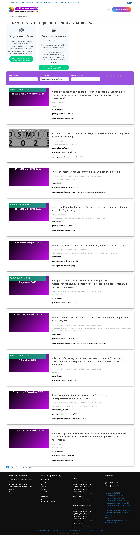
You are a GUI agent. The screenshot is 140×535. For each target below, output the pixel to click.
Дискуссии (38, 2)
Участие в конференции (80, 499)
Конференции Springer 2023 (116, 501)
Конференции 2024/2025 (115, 496)
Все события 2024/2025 (17, 2)
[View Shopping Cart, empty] (129, 3)
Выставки (43, 494)
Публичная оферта (61, 530)
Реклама (11, 489)
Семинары (44, 482)
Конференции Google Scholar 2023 (118, 503)
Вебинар (43, 487)
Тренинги (43, 499)
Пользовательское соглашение (77, 530)
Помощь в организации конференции (20, 487)
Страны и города (77, 75)
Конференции (45, 479)
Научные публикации (79, 487)
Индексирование (46, 75)
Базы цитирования (78, 482)
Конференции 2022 (114, 482)
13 (30, 467)
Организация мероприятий (81, 494)
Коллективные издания (48, 501)
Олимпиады (44, 496)
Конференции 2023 (114, 486)
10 (23, 467)
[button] (109, 9)
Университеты (77, 496)
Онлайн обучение (73, 2)
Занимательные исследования (82, 484)
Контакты (11, 494)
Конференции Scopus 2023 (116, 498)
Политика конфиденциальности (45, 530)
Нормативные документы (81, 489)
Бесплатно (30, 2)
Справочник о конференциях (18, 484)
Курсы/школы (45, 491)
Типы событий (13, 75)
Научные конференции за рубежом (118, 510)
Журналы (43, 489)
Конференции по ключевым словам (55, 2)
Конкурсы (44, 484)
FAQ (10, 491)
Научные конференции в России (117, 513)
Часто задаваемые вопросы (96, 530)
